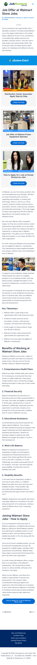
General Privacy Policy (18, 640)
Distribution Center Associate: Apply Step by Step (18, 95)
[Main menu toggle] (33, 4)
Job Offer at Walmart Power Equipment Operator (18, 135)
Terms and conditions (18, 638)
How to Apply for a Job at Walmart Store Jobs (18, 601)
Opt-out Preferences (18, 633)
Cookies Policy (18, 635)
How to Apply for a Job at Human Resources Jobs (19, 176)
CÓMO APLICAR (18, 102)
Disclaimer (18, 643)
